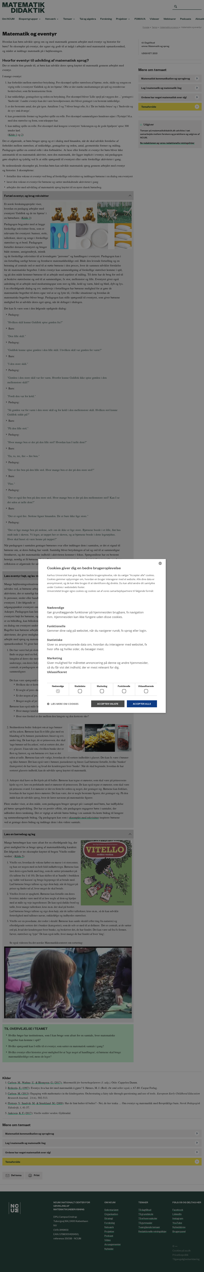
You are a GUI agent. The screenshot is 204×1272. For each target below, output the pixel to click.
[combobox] (160, 563)
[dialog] (102, 636)
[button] (62, 704)
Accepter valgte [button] (107, 703)
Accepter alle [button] (142, 703)
